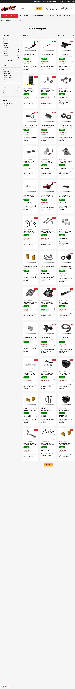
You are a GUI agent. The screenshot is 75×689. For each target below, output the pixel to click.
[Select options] (37, 62)
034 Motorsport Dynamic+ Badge (64, 302)
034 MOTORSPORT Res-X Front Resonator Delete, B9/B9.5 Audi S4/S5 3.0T (30, 128)
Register (72, 1)
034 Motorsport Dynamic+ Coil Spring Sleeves (65, 339)
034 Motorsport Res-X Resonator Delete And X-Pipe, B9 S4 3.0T (29, 444)
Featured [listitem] (6, 55)
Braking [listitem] (6, 43)
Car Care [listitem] (6, 45)
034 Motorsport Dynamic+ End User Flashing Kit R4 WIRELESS (29, 92)
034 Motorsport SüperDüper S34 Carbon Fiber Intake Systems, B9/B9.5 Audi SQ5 (48, 340)
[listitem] (11, 69)
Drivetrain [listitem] (6, 47)
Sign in (68, 1)
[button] (62, 8)
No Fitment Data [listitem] (8, 103)
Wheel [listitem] (5, 105)
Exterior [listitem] (6, 53)
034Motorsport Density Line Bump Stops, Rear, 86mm (30, 410)
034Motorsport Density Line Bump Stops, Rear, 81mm (30, 268)
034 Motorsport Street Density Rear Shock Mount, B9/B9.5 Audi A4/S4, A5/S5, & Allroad (30, 304)
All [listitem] (4, 95)
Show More (11, 60)
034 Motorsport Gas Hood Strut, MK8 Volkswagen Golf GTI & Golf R (47, 56)
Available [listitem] (6, 93)
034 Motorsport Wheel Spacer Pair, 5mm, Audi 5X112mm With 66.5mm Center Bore (65, 128)
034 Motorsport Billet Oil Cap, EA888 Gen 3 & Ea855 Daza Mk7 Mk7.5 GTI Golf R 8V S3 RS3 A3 (66, 411)
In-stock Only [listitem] (7, 91)
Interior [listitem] (6, 57)
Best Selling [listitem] (7, 41)
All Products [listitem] (7, 39)
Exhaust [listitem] (6, 51)
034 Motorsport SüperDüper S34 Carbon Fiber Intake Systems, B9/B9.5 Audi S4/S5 (66, 56)
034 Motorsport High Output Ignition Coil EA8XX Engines (47, 197)
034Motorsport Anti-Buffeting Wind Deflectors (29, 162)
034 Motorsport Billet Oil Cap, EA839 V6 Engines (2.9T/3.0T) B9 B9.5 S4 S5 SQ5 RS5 (65, 375)
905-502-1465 (53, 9)
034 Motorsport (27, 52)
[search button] (39, 8)
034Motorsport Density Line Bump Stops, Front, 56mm (66, 444)
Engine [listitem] (5, 49)
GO (17, 81)
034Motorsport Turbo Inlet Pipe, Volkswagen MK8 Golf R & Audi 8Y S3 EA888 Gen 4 (66, 268)
